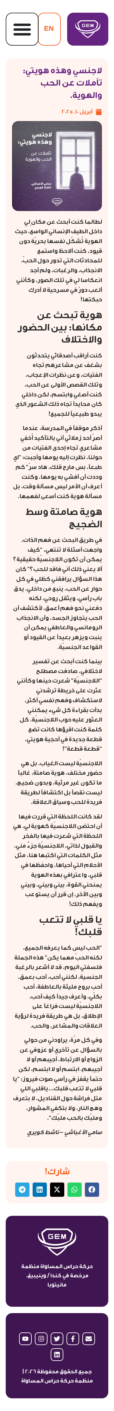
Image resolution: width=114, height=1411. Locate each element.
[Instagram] (41, 1338)
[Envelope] (88, 1338)
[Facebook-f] (72, 1338)
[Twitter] (57, 1338)
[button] (92, 1190)
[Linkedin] (57, 1354)
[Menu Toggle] (22, 29)
